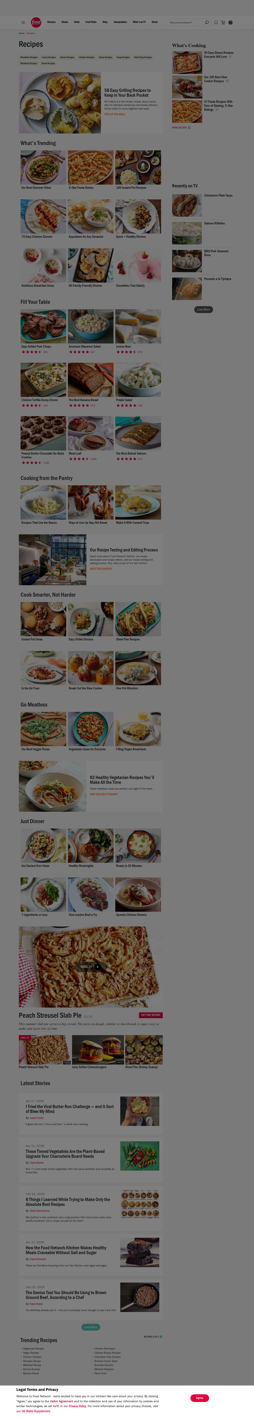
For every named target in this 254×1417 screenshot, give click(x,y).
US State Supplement (36, 1411)
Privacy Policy (77, 1406)
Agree (199, 1398)
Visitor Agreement (61, 1401)
